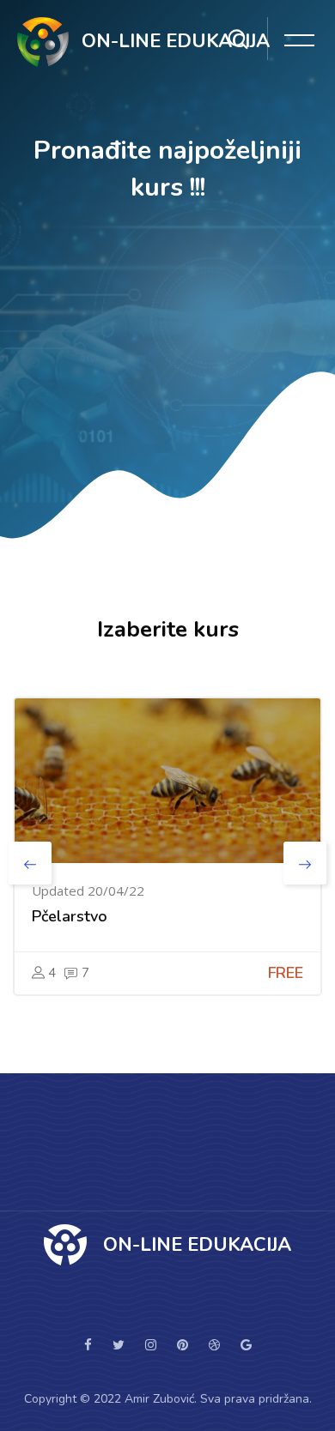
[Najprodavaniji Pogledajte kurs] (167, 780)
